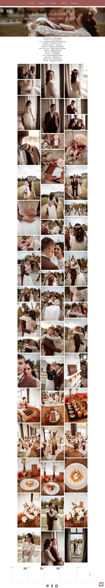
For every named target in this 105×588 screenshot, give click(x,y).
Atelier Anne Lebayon (58, 48)
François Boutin (56, 39)
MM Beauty (56, 57)
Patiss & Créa (58, 59)
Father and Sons (55, 50)
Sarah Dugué (57, 38)
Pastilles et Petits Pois (56, 46)
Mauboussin (56, 52)
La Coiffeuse (56, 53)
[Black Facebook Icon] (52, 586)
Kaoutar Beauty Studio (54, 55)
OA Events (59, 45)
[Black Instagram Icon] (56, 586)
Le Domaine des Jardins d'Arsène (55, 41)
